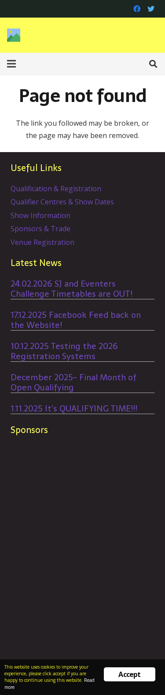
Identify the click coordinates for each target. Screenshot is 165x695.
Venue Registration (42, 242)
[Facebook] (137, 9)
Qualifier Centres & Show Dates (62, 202)
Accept (129, 674)
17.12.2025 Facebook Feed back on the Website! (76, 320)
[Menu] (11, 64)
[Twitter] (151, 9)
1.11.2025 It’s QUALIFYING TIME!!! (74, 408)
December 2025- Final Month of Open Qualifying (73, 382)
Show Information (40, 215)
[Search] (153, 64)
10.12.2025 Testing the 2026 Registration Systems (64, 351)
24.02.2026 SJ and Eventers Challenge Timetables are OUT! (71, 289)
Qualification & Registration (56, 188)
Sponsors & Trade (40, 228)
